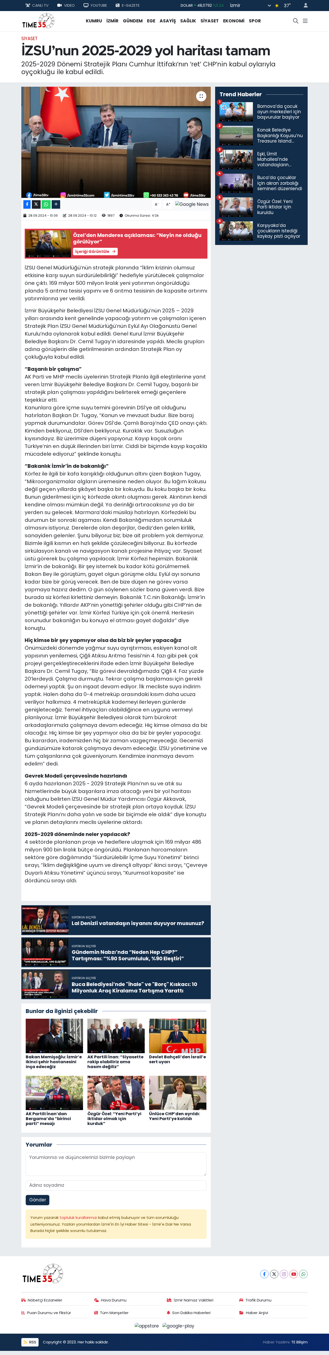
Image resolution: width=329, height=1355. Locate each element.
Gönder (37, 1200)
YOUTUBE (98, 5)
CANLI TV (40, 5)
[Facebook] (264, 1274)
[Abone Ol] (192, 204)
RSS (32, 1342)
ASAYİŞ (168, 21)
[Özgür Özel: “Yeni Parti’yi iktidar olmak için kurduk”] (116, 1092)
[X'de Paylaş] (36, 204)
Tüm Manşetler (114, 1312)
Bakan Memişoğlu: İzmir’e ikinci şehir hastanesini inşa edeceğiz (54, 1062)
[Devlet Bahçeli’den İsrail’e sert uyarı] (177, 1036)
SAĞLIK (188, 21)
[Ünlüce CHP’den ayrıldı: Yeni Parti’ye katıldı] (177, 1092)
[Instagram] (284, 1274)
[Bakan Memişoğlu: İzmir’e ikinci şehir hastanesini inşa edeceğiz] (54, 1036)
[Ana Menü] (305, 21)
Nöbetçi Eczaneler (45, 1300)
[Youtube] (293, 1274)
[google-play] (178, 1326)
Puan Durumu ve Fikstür (49, 1312)
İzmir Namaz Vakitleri (193, 1300)
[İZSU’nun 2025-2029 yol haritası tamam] (116, 142)
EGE (151, 21)
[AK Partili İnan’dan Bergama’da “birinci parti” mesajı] (54, 1092)
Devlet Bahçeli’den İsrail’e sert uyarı (177, 1059)
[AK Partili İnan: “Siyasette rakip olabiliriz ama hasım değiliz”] (116, 1036)
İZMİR (112, 21)
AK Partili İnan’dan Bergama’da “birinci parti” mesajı (48, 1119)
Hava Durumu (113, 1300)
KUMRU (94, 21)
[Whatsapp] (303, 1274)
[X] (274, 1274)
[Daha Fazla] (56, 204)
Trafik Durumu (258, 1300)
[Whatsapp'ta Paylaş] (46, 204)
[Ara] (296, 21)
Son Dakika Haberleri (191, 1312)
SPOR (255, 21)
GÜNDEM (133, 21)
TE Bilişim (299, 1342)
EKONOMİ (233, 21)
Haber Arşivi (257, 1312)
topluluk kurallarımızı (79, 1217)
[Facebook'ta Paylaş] (27, 204)
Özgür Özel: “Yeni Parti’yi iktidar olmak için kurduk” (114, 1119)
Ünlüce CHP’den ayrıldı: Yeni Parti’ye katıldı (174, 1116)
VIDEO (69, 5)
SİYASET (209, 21)
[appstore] (147, 1326)
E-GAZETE (131, 5)
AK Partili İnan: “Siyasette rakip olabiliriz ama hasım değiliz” (115, 1062)
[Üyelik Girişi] (303, 5)
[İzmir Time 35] (38, 20)
